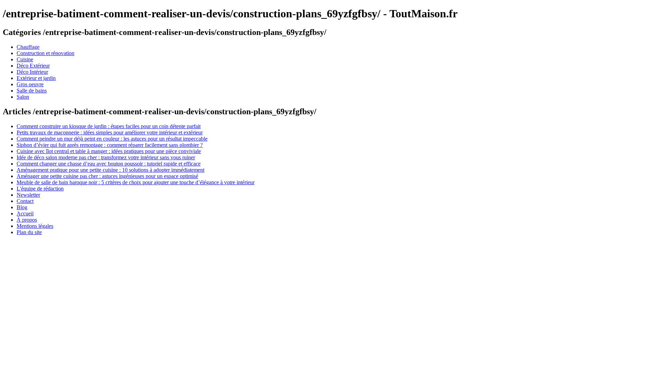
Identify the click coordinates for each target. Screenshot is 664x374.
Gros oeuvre (30, 84)
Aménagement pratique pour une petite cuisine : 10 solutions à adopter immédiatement (110, 170)
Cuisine (25, 59)
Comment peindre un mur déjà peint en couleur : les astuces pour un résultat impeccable (112, 139)
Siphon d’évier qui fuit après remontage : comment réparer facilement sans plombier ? (110, 145)
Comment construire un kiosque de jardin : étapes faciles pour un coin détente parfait (109, 126)
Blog (22, 207)
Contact (25, 201)
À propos (27, 220)
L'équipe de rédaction (40, 189)
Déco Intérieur (32, 72)
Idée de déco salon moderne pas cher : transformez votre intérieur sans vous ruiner (106, 157)
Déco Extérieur (33, 66)
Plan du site (29, 232)
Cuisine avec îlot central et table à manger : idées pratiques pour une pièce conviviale (109, 151)
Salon (23, 97)
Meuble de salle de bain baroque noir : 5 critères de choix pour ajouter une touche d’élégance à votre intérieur (136, 182)
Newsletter (28, 195)
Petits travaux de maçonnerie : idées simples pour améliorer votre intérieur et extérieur (110, 132)
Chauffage (28, 47)
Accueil (25, 213)
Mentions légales (35, 226)
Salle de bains (32, 90)
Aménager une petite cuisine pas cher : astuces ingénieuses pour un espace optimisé (107, 176)
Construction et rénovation (45, 53)
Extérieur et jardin (36, 78)
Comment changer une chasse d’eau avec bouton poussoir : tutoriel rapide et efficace (109, 164)
